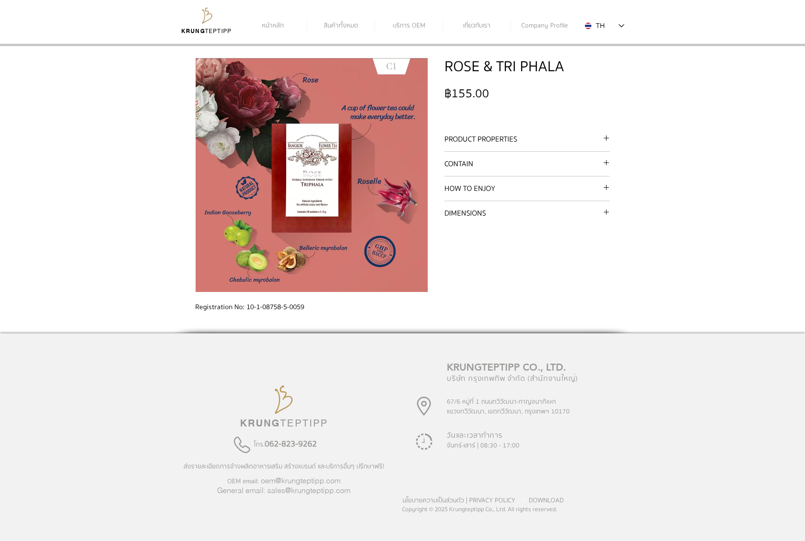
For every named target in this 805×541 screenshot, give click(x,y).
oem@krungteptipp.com (301, 480)
